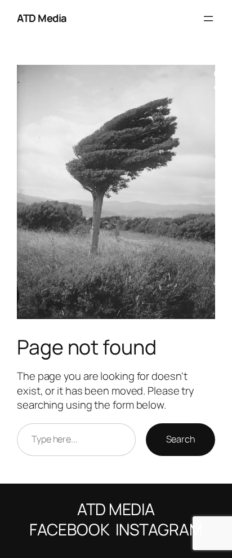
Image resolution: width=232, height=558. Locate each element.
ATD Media (42, 18)
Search (180, 439)
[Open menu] (208, 18)
